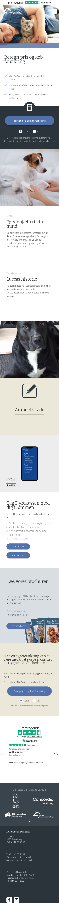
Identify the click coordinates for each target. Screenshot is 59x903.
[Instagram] (16, 900)
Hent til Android (18, 555)
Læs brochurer (18, 626)
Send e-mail (19, 611)
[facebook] (9, 900)
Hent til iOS (18, 546)
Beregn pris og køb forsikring (29, 120)
